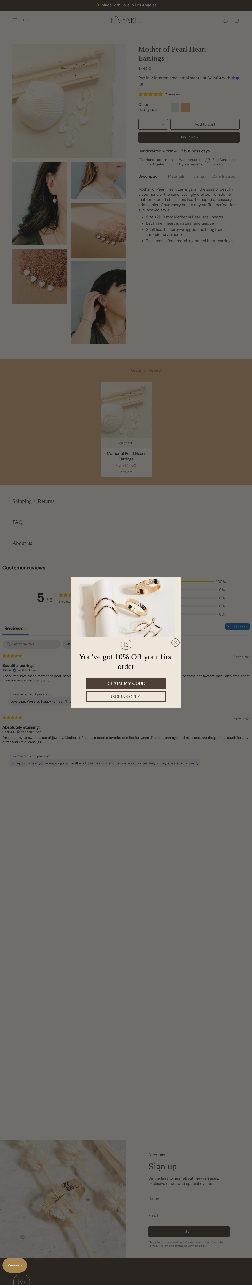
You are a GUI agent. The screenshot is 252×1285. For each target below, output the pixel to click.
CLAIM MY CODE (126, 683)
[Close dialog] (175, 642)
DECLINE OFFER (126, 696)
